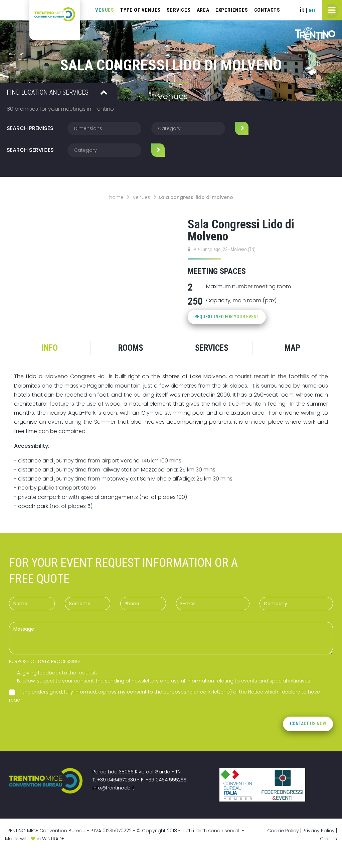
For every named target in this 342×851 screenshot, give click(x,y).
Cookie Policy (283, 830)
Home (116, 197)
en (312, 9)
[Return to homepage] (54, 20)
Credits (328, 838)
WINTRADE (53, 838)
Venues (141, 197)
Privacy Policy (319, 830)
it (302, 9)
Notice (255, 691)
